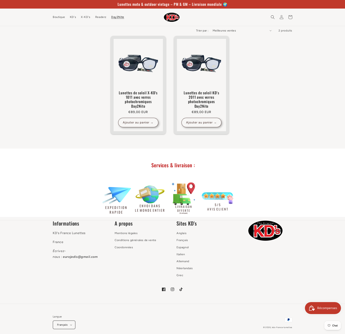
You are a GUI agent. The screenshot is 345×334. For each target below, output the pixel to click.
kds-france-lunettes (282, 327)
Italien (180, 254)
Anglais (181, 233)
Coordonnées (124, 247)
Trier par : (202, 30)
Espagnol (182, 247)
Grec (179, 275)
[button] (272, 17)
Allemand (182, 261)
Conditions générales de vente (135, 240)
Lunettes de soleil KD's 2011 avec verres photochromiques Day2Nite (201, 99)
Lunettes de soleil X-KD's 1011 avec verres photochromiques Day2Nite (138, 99)
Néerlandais (184, 268)
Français (182, 240)
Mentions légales (126, 233)
